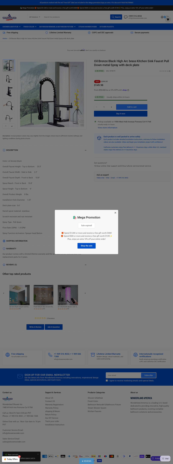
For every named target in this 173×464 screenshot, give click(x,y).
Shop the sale (86, 246)
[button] (86, 461)
